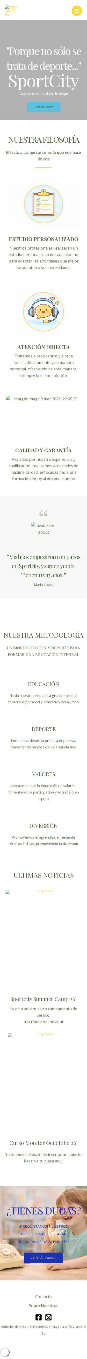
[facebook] (38, 1317)
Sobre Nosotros (43, 1305)
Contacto (43, 1296)
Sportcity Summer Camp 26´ (43, 999)
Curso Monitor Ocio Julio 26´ (43, 1142)
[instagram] (48, 1317)
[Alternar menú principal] (77, 11)
